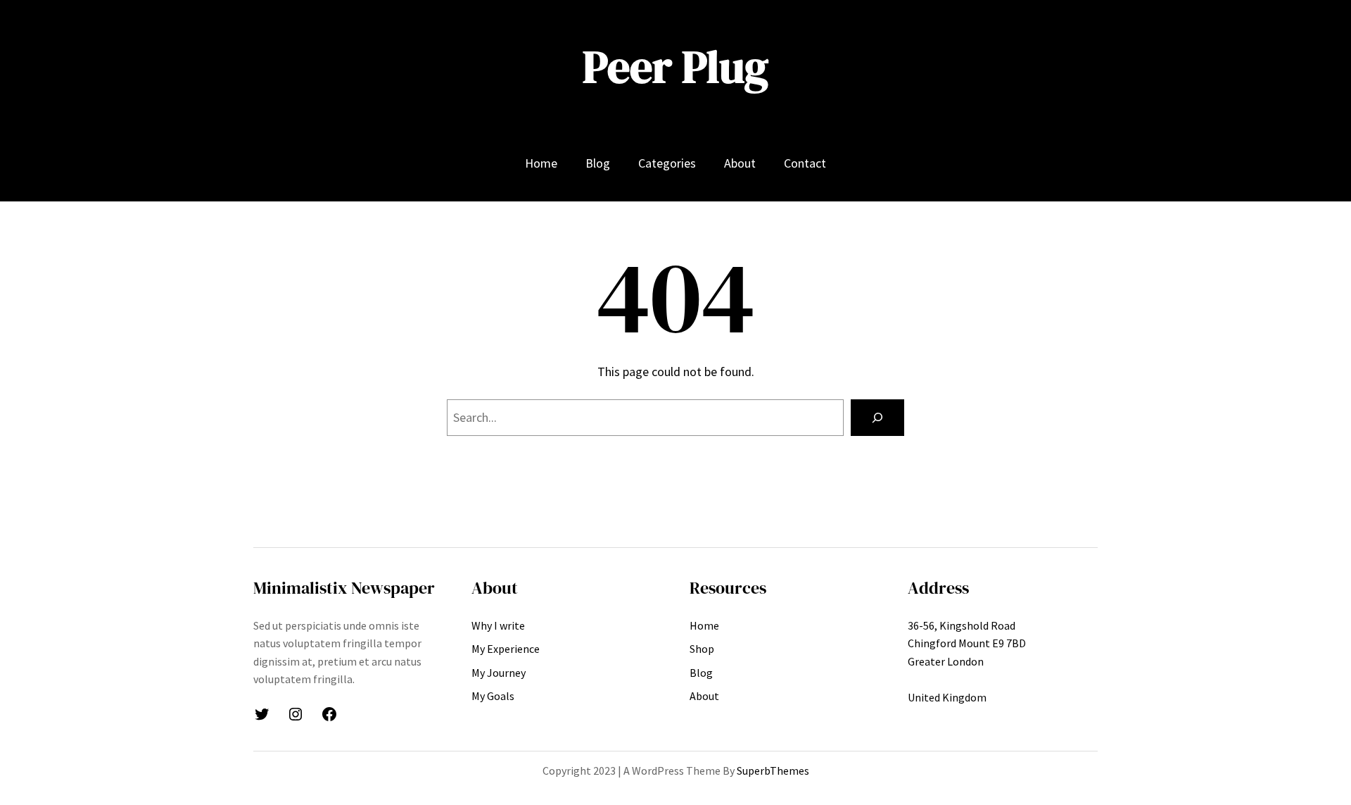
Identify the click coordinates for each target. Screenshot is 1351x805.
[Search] (877, 417)
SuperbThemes (773, 770)
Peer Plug (675, 66)
